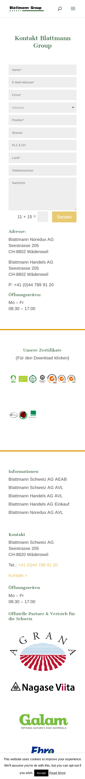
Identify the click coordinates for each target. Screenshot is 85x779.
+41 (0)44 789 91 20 (38, 565)
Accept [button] (41, 773)
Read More (57, 773)
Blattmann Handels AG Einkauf (38, 504)
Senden (64, 216)
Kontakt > (17, 575)
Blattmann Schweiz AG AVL (35, 487)
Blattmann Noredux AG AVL (35, 512)
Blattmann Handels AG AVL (35, 495)
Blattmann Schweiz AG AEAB (37, 479)
